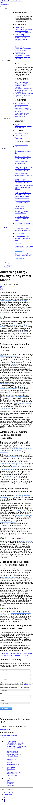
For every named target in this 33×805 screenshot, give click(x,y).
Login (1, 2)
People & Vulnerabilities (14, 754)
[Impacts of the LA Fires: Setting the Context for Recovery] (24, 213)
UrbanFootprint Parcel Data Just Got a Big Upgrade (23, 157)
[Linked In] (4, 799)
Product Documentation (21, 145)
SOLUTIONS (11, 741)
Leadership (10, 782)
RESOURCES (11, 767)
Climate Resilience (20, 135)
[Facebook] (4, 798)
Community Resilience (21, 134)
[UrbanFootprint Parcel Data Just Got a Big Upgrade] (24, 153)
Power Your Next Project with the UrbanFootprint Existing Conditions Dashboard (23, 168)
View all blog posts (23, 223)
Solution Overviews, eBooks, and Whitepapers (23, 126)
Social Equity (18, 138)
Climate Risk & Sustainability (15, 743)
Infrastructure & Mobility (14, 744)
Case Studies (18, 124)
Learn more (18, 233)
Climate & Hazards (12, 756)
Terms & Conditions (9, 793)
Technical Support (12, 775)
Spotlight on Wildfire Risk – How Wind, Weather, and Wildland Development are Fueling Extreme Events (23, 195)
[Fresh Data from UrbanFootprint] (24, 202)
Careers (9, 780)
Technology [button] (7, 60)
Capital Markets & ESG (14, 748)
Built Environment (12, 752)
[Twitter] (4, 801)
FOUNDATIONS (12, 751)
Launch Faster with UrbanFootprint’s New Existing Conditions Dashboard (24, 180)
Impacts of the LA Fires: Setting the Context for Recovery (22, 218)
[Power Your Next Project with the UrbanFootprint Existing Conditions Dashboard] (24, 163)
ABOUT (10, 778)
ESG (16, 137)
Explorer (9, 762)
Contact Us (18, 146)
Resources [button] (7, 118)
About (5, 227)
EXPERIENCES (12, 759)
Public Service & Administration (16, 746)
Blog (5, 148)
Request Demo (4, 4)
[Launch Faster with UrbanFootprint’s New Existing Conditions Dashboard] (24, 175)
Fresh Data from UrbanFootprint (19, 207)
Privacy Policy (8, 794)
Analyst (9, 761)
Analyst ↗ (10, 263)
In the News (10, 783)
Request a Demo (5, 729)
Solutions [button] (6, 9)
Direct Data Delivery (13, 764)
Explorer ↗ (10, 265)
